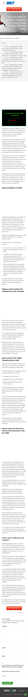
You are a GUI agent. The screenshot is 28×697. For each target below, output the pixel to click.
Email (4, 656)
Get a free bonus (14, 9)
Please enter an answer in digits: (11, 671)
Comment (4, 626)
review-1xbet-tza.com (19, 694)
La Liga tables (20, 690)
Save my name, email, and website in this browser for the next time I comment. (12, 666)
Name (4, 647)
